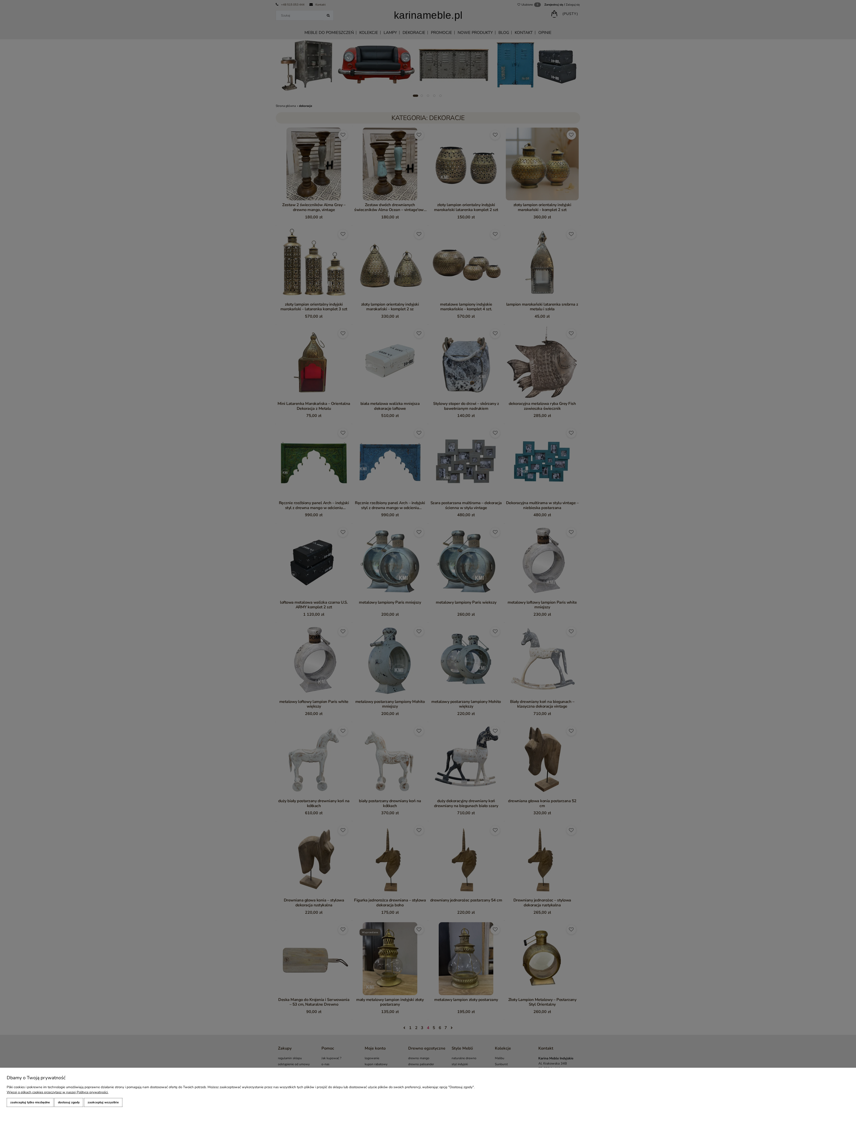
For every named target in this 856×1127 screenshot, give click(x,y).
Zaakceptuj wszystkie (103, 1102)
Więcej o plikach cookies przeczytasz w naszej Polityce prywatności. (57, 1092)
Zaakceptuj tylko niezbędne (30, 1102)
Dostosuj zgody (69, 1102)
